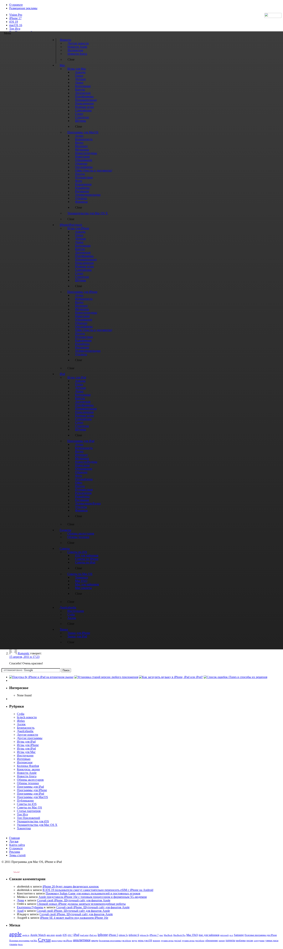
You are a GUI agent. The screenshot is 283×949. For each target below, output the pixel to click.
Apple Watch (38, 934)
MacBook (168, 935)
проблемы (241, 940)
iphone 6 (134, 934)
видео (134, 940)
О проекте (16, 4)
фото (20, 944)
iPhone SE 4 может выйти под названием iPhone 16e (74, 917)
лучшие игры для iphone (193, 940)
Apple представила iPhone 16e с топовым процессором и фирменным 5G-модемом (93, 897)
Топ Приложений (28, 818)
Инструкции (25, 755)
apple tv (25, 935)
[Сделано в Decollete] (13, 871)
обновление (211, 940)
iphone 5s (123, 935)
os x (231, 935)
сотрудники (259, 940)
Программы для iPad (30, 786)
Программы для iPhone (32, 790)
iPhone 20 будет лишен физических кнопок (71, 886)
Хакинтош (24, 828)
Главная (14, 838)
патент (222, 940)
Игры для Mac (26, 752)
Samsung (239, 935)
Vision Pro (15, 14)
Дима (20, 900)
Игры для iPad (26, 741)
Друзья (13, 841)
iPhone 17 (15, 18)
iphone (103, 935)
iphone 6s (144, 935)
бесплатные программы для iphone (115, 940)
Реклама (14, 851)
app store (51, 935)
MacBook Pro (179, 935)
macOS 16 (15, 25)
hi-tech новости (27, 717)
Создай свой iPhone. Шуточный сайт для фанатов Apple (73, 900)
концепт (156, 941)
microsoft (224, 935)
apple (15, 934)
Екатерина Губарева (30, 907)
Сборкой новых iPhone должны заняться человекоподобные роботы (81, 903)
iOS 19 (13, 21)
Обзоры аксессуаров (30, 779)
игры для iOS (145, 940)
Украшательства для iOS (33, 821)
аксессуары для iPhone (61, 940)
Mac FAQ (192, 934)
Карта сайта (17, 844)
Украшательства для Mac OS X (37, 824)
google (59, 935)
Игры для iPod (26, 748)
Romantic (23, 653)
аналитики (81, 940)
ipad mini (84, 935)
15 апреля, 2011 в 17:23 (24, 656)
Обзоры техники (28, 783)
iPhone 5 (113, 935)
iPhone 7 (154, 935)
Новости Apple (27, 772)
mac (161, 935)
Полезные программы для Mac (23, 940)
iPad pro (93, 935)
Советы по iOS (27, 804)
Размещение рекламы (23, 8)
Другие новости (27, 734)
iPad (76, 935)
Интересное (25, 762)
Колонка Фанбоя (28, 765)
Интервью (23, 759)
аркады (94, 940)
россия (249, 940)
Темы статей (17, 855)
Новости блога (26, 776)
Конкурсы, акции (28, 769)
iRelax (21, 720)
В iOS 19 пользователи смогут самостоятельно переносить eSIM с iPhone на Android (98, 890)
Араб (20, 910)
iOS (65, 934)
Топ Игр (14, 28)
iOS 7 (70, 935)
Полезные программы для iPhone (260, 935)
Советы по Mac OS (29, 807)
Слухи (44, 939)
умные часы (271, 940)
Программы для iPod (30, 793)
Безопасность (25, 727)
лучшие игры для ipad (171, 940)
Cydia (20, 713)
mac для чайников (209, 935)
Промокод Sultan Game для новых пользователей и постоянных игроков (93, 893)
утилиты (13, 944)
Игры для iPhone (28, 745)
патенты (230, 940)
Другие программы (29, 738)
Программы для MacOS (32, 797)
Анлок (21, 724)
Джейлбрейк (25, 731)
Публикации (25, 800)
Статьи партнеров (29, 811)
